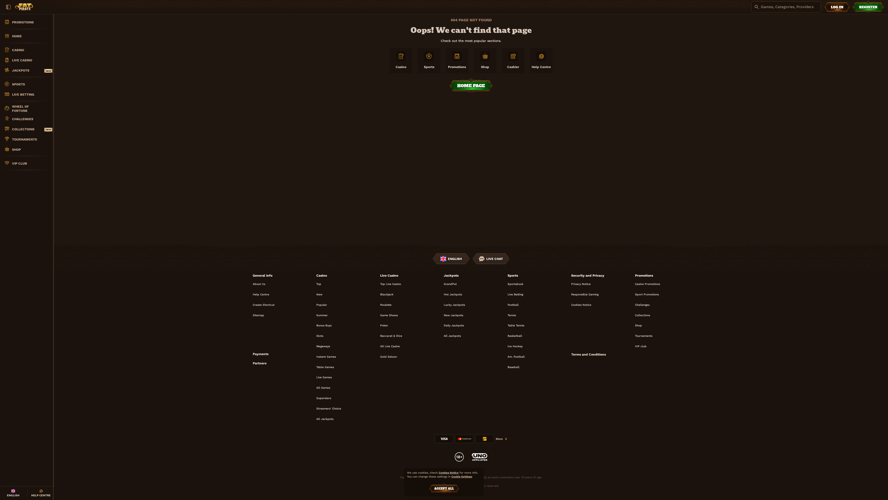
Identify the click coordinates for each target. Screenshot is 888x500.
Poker (384, 325)
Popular (321, 304)
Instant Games (326, 356)
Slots (319, 336)
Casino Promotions (647, 284)
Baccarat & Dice (391, 336)
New (319, 294)
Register (868, 7)
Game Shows (389, 315)
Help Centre (261, 294)
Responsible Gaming (584, 294)
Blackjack (386, 294)
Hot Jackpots (453, 294)
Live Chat (494, 259)
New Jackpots (453, 315)
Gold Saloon (388, 356)
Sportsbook (515, 284)
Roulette (386, 304)
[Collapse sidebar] (8, 7)
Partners (259, 363)
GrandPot (450, 284)
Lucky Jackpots (454, 304)
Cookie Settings (461, 476)
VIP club (641, 346)
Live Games (324, 377)
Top (318, 284)
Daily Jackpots (454, 325)
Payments (260, 354)
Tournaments (643, 336)
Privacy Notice (581, 284)
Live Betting (515, 294)
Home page (471, 86)
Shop (638, 325)
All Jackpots (324, 419)
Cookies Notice (581, 304)
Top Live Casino (390, 284)
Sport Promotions (647, 294)
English (455, 259)
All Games (323, 387)
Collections (642, 315)
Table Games (325, 367)
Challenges (642, 304)
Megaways (323, 346)
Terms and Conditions (588, 354)
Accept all (444, 489)
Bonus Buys (324, 325)
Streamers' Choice (328, 408)
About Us (259, 284)
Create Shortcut (263, 304)
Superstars (323, 398)
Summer (322, 315)
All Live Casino (390, 346)
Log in (837, 7)
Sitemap (258, 315)
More (499, 439)
